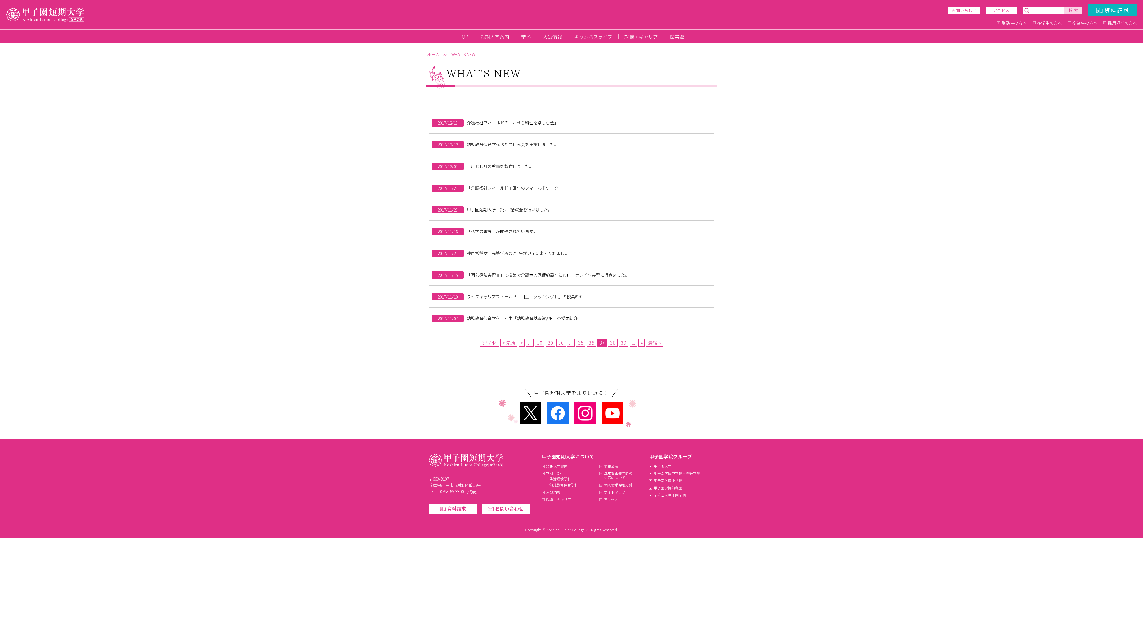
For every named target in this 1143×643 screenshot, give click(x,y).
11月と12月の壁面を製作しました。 (500, 166)
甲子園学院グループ (670, 456)
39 (623, 342)
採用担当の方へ (1122, 23)
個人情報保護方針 (618, 484)
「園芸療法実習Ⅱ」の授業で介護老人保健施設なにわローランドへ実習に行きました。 (548, 275)
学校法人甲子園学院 (670, 494)
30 (561, 342)
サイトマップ (614, 491)
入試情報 (552, 36)
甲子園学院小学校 (668, 480)
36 (591, 342)
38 (613, 342)
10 (539, 342)
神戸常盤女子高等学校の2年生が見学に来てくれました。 (520, 253)
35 (580, 342)
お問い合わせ (964, 10)
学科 (526, 36)
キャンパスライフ (593, 36)
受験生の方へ (1014, 23)
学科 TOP (553, 473)
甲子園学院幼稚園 (668, 487)
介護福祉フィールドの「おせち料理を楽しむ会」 (512, 123)
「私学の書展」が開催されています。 (502, 231)
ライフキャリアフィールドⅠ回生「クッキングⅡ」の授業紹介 (525, 296)
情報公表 (611, 466)
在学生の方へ (1049, 23)
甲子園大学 (663, 466)
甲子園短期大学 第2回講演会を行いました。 (509, 210)
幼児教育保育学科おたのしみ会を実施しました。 (512, 144)
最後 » (654, 342)
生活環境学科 (560, 478)
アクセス (1001, 10)
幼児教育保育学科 (563, 484)
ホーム (433, 54)
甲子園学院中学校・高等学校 (677, 473)
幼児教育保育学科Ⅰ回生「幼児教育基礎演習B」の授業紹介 (522, 318)
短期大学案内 (494, 36)
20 (550, 342)
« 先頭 (508, 342)
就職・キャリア (641, 36)
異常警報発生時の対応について (618, 475)
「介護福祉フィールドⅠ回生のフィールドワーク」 (515, 188)
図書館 (677, 36)
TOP (463, 36)
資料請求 (1117, 10)
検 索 (1073, 10)
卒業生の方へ (1084, 23)
